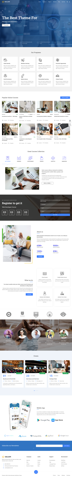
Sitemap (63, 475)
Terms (59, 475)
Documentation (52, 460)
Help (50, 462)
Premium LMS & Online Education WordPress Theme (12, 475)
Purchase (68, 475)
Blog (59, 1)
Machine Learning (25, 63)
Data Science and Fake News (32, 378)
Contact (28, 464)
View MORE (40, 256)
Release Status (52, 465)
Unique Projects (59, 79)
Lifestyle (38, 114)
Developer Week (53, 378)
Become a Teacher (30, 465)
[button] (3, 23)
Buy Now (63, 1)
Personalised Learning (43, 79)
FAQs (38, 465)
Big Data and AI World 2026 (9, 378)
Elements (55, 1)
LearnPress (63, 462)
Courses (44, 1)
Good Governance (7, 79)
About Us (28, 460)
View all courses (65, 97)
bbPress (62, 465)
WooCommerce (64, 464)
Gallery (39, 464)
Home (40, 1)
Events (39, 462)
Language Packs (52, 464)
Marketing (64, 161)
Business (3, 114)
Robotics (40, 63)
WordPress (63, 460)
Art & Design (21, 114)
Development (56, 114)
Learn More (6, 25)
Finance (41, 161)
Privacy (54, 475)
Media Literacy (24, 79)
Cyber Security (7, 63)
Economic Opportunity (61, 63)
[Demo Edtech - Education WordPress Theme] (6, 2)
